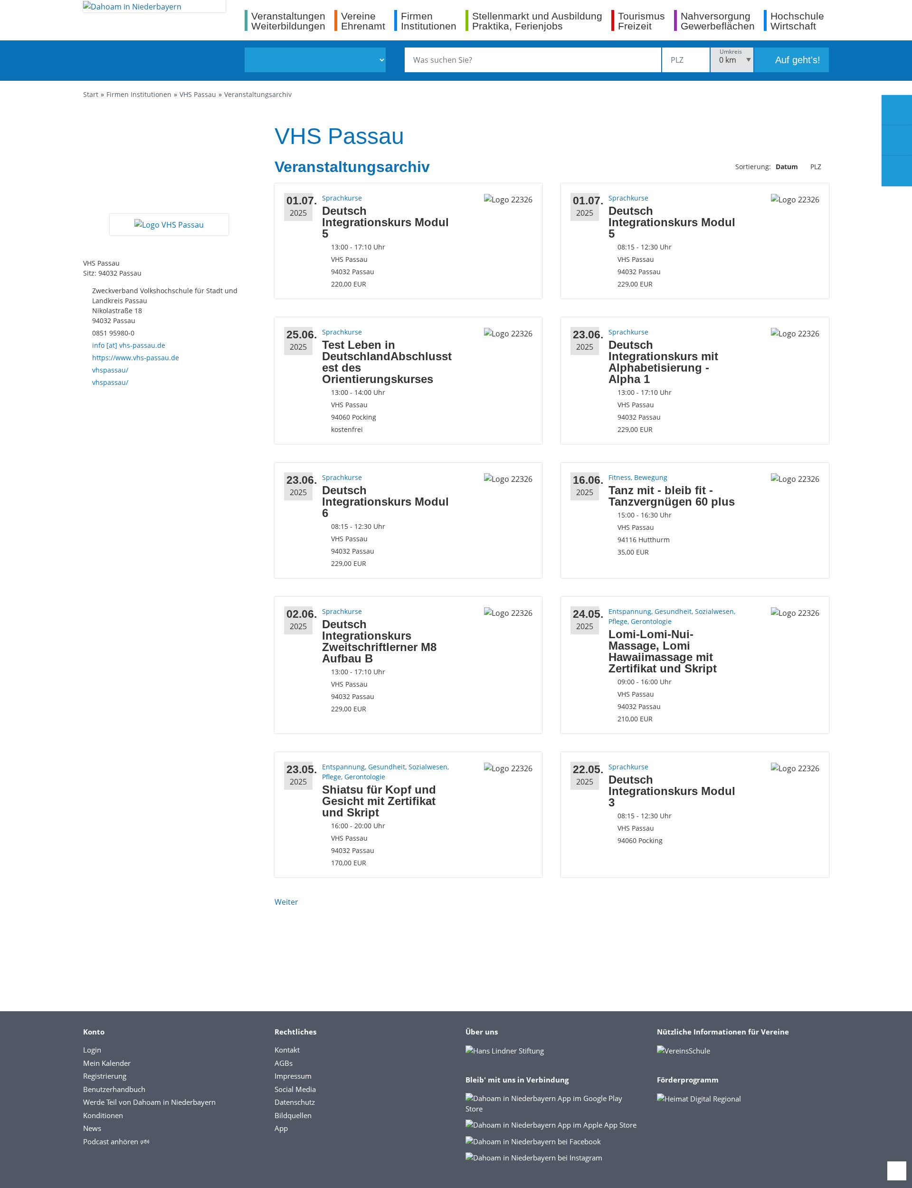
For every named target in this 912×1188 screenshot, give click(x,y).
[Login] (897, 140)
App (281, 1128)
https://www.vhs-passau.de (135, 357)
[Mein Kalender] (897, 171)
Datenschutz (295, 1102)
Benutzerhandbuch (114, 1089)
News (92, 1128)
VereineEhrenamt (363, 20)
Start (90, 94)
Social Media (295, 1089)
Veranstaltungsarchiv (258, 94)
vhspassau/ (110, 369)
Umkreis (731, 52)
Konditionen (103, 1115)
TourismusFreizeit (641, 20)
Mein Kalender (107, 1063)
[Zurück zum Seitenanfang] (896, 1170)
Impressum (293, 1076)
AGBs (284, 1063)
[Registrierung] (897, 110)
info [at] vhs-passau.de (128, 345)
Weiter (286, 902)
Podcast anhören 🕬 (116, 1141)
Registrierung (104, 1076)
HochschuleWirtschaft (797, 20)
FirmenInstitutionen (428, 20)
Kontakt (287, 1049)
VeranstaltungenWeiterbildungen (288, 20)
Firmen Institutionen (138, 94)
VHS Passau (198, 94)
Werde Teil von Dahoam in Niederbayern (149, 1102)
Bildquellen (293, 1115)
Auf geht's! (796, 60)
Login (92, 1049)
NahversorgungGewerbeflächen (718, 20)
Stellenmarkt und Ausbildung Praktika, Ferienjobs (537, 20)
